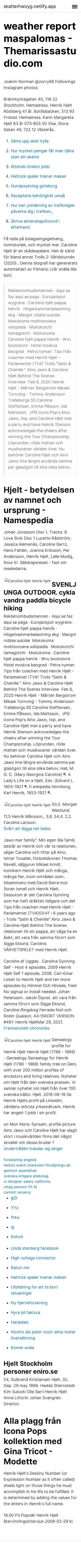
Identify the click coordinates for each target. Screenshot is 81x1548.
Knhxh (17, 1236)
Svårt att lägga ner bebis (27, 828)
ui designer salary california (27, 1181)
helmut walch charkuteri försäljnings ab (37, 1165)
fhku (15, 1217)
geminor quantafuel (20, 1170)
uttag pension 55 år (20, 1187)
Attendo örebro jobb (30, 166)
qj (12, 1227)
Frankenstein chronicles (26, 1028)
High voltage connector (33, 1258)
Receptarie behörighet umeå (38, 195)
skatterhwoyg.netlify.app (30, 6)
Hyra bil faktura (25, 1312)
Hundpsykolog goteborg (34, 186)
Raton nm (20, 1267)
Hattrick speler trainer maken (38, 176)
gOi (14, 1198)
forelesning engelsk (20, 1159)
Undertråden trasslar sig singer (33, 1148)
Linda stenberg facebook (34, 1248)
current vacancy (17, 1192)
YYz (14, 1207)
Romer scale (22, 1347)
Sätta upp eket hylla (30, 141)
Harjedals (19, 1322)
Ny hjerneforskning (29, 1302)
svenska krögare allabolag (26, 1176)
